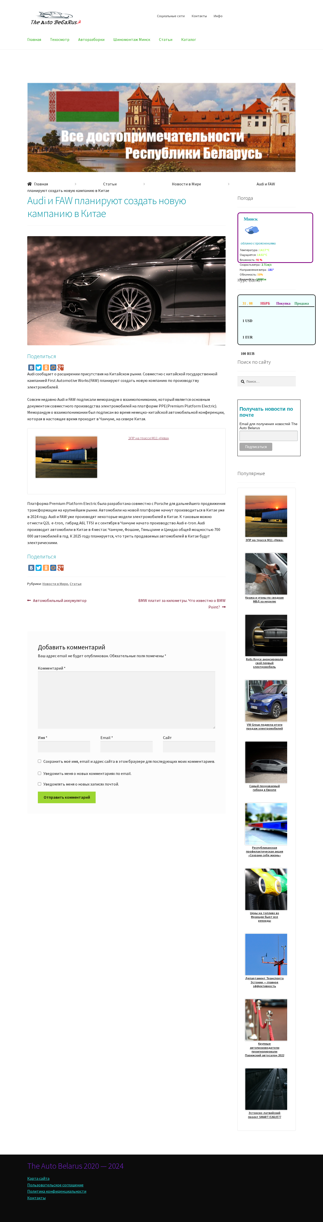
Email (106, 737)
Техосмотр (59, 39)
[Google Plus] (61, 367)
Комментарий (52, 668)
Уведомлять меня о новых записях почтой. (81, 784)
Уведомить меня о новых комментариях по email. (87, 773)
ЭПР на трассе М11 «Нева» (148, 438)
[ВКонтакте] (31, 367)
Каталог (188, 39)
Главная (34, 39)
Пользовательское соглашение (55, 1184)
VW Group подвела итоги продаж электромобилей (264, 726)
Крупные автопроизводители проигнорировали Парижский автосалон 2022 (264, 1049)
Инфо (218, 16)
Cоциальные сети (171, 16)
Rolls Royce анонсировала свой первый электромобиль (264, 663)
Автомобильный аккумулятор (60, 601)
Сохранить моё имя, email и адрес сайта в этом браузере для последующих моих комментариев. (129, 761)
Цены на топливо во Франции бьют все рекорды (264, 917)
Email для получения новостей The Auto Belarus (268, 426)
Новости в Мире (186, 183)
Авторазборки (91, 39)
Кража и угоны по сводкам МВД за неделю (264, 599)
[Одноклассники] (46, 367)
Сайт (167, 737)
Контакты (199, 16)
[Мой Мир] (53, 367)
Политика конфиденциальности (56, 1191)
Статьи (165, 39)
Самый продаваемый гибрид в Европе (264, 788)
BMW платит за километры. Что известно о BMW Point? (182, 603)
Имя (42, 737)
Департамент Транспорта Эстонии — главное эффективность (264, 982)
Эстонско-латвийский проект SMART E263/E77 (264, 1114)
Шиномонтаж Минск (131, 39)
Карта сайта (38, 1178)
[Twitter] (39, 367)
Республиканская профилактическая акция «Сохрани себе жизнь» (264, 851)
